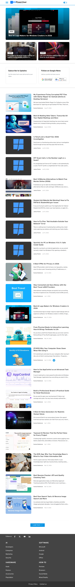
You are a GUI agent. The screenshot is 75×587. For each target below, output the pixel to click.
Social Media (43, 574)
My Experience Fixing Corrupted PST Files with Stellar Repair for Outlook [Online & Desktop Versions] (50, 97)
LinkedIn (29, 536)
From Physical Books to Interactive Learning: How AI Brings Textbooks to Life (51, 328)
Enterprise (9, 551)
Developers (9, 547)
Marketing (9, 554)
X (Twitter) (19, 536)
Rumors (8, 570)
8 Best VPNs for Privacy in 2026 (46, 264)
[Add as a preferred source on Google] (47, 79)
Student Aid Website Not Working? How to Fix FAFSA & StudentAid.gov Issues (51, 201)
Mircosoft (42, 547)
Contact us (43, 584)
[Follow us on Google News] (60, 79)
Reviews (41, 567)
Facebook (15, 536)
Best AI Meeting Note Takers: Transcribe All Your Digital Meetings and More (50, 117)
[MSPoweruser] (18, 2)
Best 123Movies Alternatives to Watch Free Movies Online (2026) (50, 180)
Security (8, 558)
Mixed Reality (43, 577)
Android (41, 551)
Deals (7, 567)
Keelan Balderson (38, 108)
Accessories (10, 574)
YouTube (24, 536)
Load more (37, 525)
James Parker (37, 148)
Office (41, 558)
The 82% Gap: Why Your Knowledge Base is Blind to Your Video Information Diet (50, 455)
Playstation (9, 577)
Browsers (42, 570)
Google (41, 554)
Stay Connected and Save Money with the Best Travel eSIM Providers (49, 286)
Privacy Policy (33, 584)
